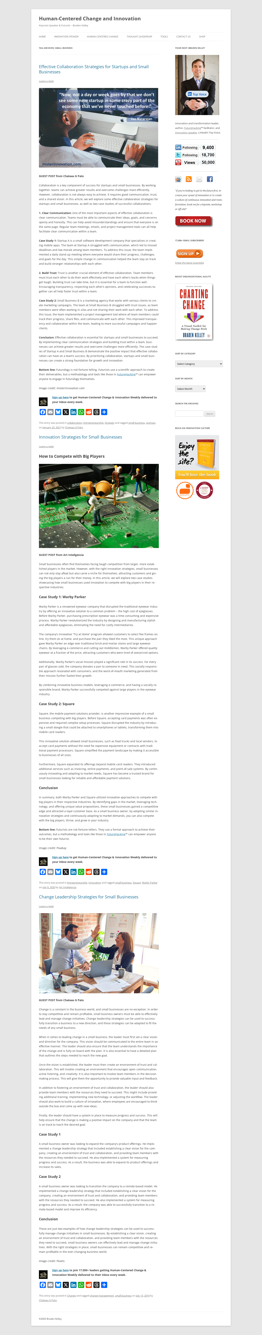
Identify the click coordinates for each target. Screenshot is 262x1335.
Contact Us (183, 36)
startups (151, 423)
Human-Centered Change (102, 36)
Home (42, 36)
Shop (202, 36)
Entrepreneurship (93, 423)
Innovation (94, 882)
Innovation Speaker (66, 36)
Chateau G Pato (74, 427)
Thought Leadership (139, 36)
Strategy (109, 423)
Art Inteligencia (67, 887)
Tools (164, 36)
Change (71, 1295)
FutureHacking (126, 374)
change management (102, 1295)
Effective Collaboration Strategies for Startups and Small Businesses (94, 69)
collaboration (74, 423)
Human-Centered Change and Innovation (90, 18)
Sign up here (60, 397)
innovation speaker (186, 132)
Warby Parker (149, 882)
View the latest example (189, 263)
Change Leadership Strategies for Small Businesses (88, 897)
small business (136, 423)
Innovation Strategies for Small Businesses (80, 437)
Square (137, 882)
